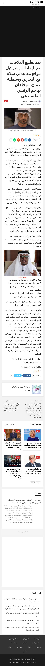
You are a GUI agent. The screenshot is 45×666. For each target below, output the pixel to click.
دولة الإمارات (25, 367)
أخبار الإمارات (33, 367)
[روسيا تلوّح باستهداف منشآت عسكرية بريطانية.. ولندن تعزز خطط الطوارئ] (32, 435)
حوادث (39, 647)
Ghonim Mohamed (14, 662)
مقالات (14, 643)
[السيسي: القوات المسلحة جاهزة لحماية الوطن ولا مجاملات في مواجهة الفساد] (12, 435)
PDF (24, 651)
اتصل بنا (20, 647)
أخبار (6, 101)
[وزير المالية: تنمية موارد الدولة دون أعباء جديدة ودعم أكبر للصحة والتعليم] (32, 461)
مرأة (10, 647)
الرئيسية (37, 639)
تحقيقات (35, 643)
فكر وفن (26, 639)
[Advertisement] (22, 32)
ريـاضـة (24, 643)
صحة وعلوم (13, 639)
